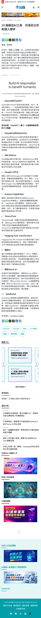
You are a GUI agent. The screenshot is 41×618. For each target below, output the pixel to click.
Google (16, 329)
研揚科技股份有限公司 (18, 376)
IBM (25, 329)
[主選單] (2, 8)
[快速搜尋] (39, 8)
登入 (14, 398)
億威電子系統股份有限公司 (19, 358)
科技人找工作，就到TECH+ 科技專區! (20, 1)
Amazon (7, 329)
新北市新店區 (15, 369)
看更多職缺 (20, 386)
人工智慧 (15, 50)
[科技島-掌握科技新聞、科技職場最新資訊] (20, 7)
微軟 (5, 334)
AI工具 (5, 62)
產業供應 (14, 334)
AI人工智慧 (17, 20)
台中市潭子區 (15, 350)
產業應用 (10, 20)
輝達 (22, 334)
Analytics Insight (17, 316)
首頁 (4, 20)
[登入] (33, 8)
